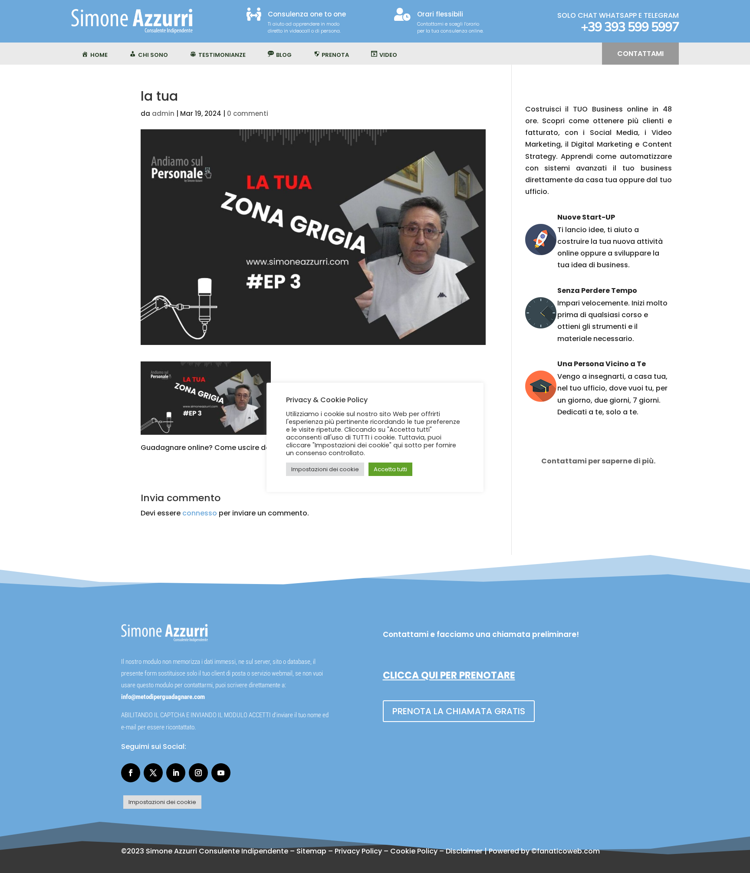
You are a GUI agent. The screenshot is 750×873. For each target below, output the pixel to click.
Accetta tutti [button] (390, 469)
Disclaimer (464, 851)
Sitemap (311, 851)
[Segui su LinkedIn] (175, 772)
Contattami (640, 54)
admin (163, 113)
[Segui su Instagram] (198, 772)
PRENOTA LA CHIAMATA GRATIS (458, 711)
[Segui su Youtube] (220, 772)
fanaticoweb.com (568, 851)
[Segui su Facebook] (130, 772)
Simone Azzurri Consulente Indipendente (217, 851)
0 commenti (247, 113)
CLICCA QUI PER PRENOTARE (449, 675)
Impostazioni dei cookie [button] (162, 802)
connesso (199, 513)
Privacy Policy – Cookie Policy (386, 851)
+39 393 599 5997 (630, 27)
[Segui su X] (153, 772)
